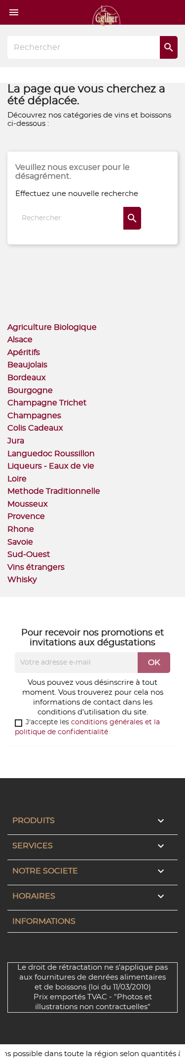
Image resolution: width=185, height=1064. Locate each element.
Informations (43, 921)
